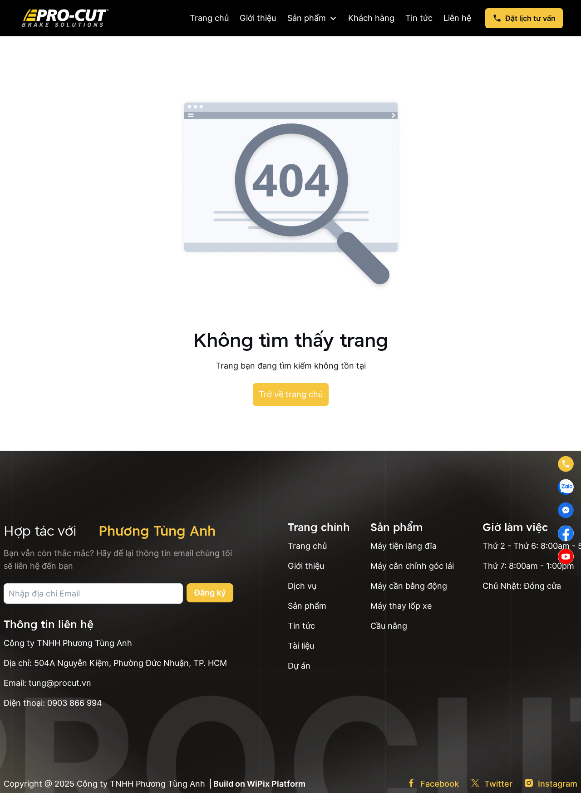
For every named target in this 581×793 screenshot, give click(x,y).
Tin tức (301, 625)
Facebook (439, 783)
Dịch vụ (302, 586)
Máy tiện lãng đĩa (403, 546)
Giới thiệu (306, 566)
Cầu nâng (388, 625)
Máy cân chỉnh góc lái (412, 566)
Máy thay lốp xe (401, 606)
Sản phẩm (307, 606)
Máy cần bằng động (408, 586)
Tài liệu (301, 645)
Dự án (299, 665)
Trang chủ (307, 546)
